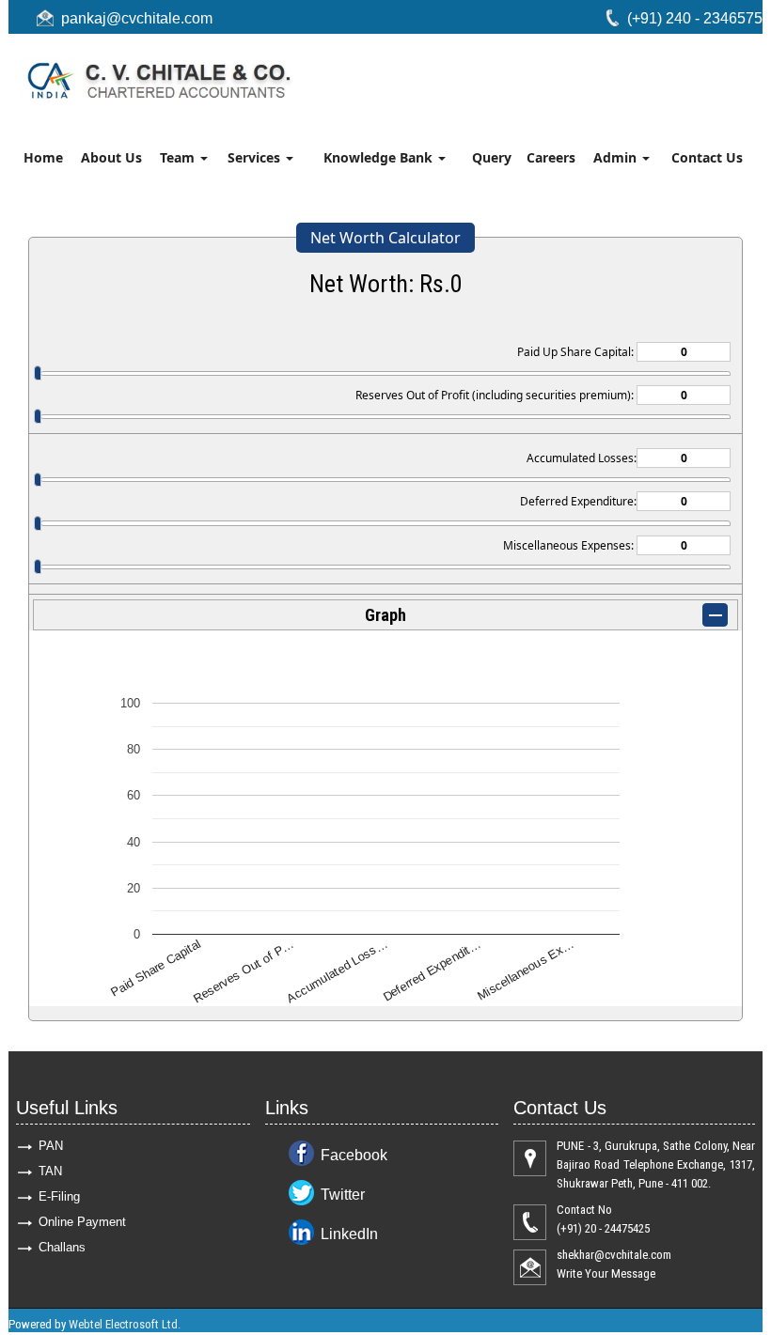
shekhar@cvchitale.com (614, 1255)
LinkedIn (349, 1234)
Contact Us (707, 157)
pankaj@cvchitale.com (136, 18)
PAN (51, 1146)
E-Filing (59, 1196)
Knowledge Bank (379, 157)
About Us (111, 157)
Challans (62, 1247)
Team (179, 157)
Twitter (343, 1195)
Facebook (354, 1155)
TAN (50, 1171)
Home (43, 157)
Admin (616, 157)
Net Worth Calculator (385, 237)
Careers (551, 157)
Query (491, 157)
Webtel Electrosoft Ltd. (125, 1324)
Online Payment (82, 1222)
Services (256, 157)
